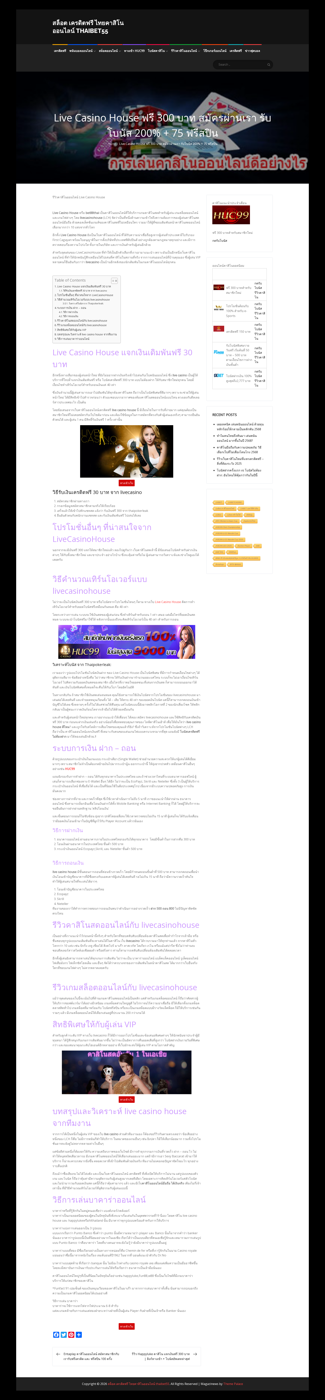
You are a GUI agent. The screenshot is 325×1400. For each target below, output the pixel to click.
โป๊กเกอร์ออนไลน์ (214, 51)
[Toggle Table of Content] (112, 281)
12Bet (218, 515)
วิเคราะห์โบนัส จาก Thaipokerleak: (86, 303)
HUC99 (70, 769)
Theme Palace (233, 1384)
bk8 (258, 546)
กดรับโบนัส (219, 241)
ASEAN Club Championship (228, 527)
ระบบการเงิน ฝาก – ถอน (71, 308)
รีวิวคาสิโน (259, 295)
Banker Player (244, 546)
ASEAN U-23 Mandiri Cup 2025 (229, 540)
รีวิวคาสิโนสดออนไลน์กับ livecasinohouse (82, 320)
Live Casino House (168, 602)
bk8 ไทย (219, 552)
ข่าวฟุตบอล (252, 51)
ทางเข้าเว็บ (126, 483)
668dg (249, 515)
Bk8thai (232, 552)
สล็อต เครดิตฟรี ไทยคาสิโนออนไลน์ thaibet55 (138, 1384)
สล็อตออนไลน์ (108, 51)
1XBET (219, 502)
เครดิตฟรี (60, 51)
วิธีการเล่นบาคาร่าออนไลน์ (73, 339)
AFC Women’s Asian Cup (227, 521)
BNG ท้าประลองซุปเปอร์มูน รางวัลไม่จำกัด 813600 (237, 558)
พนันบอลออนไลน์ (81, 51)
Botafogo (220, 564)
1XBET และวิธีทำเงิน (249, 509)
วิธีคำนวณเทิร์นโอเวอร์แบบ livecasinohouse (83, 299)
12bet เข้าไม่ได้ (234, 515)
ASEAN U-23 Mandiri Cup (227, 533)
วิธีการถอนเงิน (70, 316)
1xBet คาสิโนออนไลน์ (225, 509)
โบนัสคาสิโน (156, 51)
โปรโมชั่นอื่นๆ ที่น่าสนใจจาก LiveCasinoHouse (85, 295)
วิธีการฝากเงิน (70, 312)
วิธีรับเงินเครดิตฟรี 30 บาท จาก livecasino (85, 290)
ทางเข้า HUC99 (134, 51)
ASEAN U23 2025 (224, 546)
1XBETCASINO (235, 502)
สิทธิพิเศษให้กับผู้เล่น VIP (71, 330)
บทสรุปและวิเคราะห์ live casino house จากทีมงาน (87, 334)
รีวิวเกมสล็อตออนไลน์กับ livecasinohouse (82, 325)
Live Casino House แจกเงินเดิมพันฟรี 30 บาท (84, 286)
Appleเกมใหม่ (249, 521)
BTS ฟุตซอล (235, 564)
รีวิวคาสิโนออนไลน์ (184, 51)
